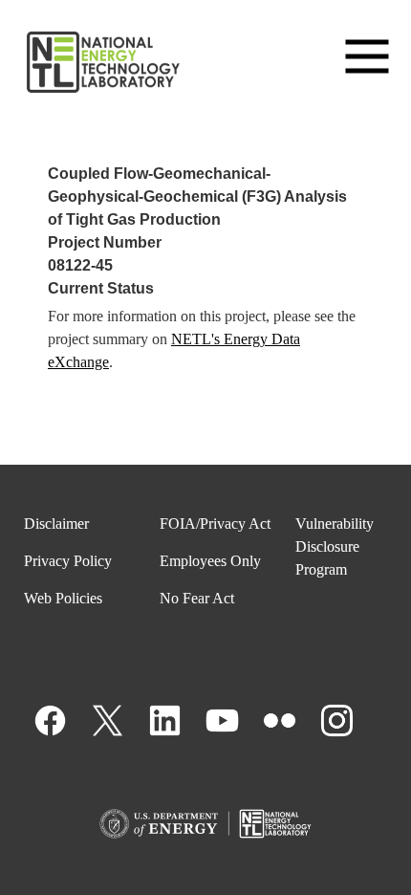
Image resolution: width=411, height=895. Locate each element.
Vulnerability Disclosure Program (334, 546)
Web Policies (63, 598)
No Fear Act (197, 598)
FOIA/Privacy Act (215, 523)
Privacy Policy (68, 561)
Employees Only (210, 561)
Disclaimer (56, 523)
